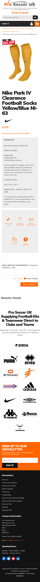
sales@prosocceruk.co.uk (14, 540)
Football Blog (6, 495)
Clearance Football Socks (11, 31)
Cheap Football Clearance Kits (24, 28)
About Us (5, 480)
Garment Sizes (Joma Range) (12, 501)
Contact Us (6, 492)
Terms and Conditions (9, 483)
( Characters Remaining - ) (20, 266)
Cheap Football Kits (8, 28)
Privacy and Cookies (9, 486)
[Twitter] (8, 558)
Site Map (5, 507)
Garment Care (7, 504)
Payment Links (7, 510)
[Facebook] (4, 558)
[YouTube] (13, 558)
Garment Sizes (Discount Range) (13, 498)
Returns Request (7, 489)
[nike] (9, 120)
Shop (4, 24)
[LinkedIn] (18, 558)
